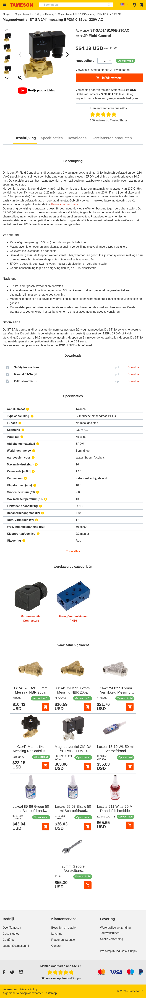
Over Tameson (12, 927)
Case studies (11, 933)
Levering (56, 933)
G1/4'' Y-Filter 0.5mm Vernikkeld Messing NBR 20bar (115, 692)
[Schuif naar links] (67, 54)
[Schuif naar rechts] (20, 54)
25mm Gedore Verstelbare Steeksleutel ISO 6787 (73, 870)
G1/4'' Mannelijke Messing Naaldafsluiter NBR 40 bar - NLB (31, 751)
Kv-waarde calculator (64, 204)
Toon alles (73, 551)
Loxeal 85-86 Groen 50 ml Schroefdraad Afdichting (30, 811)
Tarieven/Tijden (109, 932)
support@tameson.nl (16, 945)
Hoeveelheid (85, 60)
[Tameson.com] (21, 5)
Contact (56, 945)
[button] (5, 4)
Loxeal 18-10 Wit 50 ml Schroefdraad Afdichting (115, 751)
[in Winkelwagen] (45, 707)
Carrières (8, 939)
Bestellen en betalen (64, 927)
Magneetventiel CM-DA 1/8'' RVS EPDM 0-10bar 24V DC (73, 751)
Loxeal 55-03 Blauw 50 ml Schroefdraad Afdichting (73, 811)
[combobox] (76, 4)
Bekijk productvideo (41, 90)
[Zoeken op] (110, 4)
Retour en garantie (63, 939)
